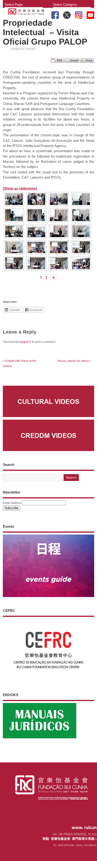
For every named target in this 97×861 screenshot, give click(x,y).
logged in (25, 341)
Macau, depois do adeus (73, 361)
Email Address (12, 503)
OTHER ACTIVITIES (23, 49)
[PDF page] (57, 61)
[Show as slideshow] (20, 188)
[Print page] (87, 61)
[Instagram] (78, 14)
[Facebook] (55, 14)
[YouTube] (90, 14)
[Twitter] (67, 14)
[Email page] (72, 61)
